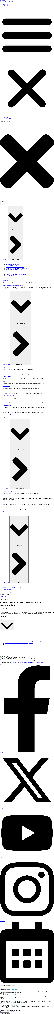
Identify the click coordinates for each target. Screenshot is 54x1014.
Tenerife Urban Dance (8, 414)
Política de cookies (14, 986)
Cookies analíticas (5, 1000)
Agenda (4, 506)
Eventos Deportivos (7, 491)
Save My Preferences (10, 1010)
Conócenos (5, 4)
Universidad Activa (7, 495)
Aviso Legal (20, 662)
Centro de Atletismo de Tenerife (13, 265)
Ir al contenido (3, 0)
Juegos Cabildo (3, 619)
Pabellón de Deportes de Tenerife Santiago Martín (17, 268)
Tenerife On (5, 280)
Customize (3, 985)
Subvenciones (6, 584)
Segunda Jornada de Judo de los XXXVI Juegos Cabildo (37, 641)
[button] (27, 61)
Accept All (14, 985)
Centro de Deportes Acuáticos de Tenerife (15, 267)
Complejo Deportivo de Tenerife (13, 264)
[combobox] (6, 121)
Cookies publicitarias (6, 1005)
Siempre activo (13, 989)
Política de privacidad (5, 986)
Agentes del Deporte (7, 589)
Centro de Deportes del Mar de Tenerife (14, 269)
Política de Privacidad (29, 662)
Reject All (8, 985)
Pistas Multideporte (10, 275)
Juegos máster (6, 371)
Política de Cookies (39, 662)
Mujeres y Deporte (7, 376)
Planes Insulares (6, 272)
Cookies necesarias (5, 989)
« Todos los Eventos (4, 596)
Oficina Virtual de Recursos (9, 502)
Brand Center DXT (7, 5)
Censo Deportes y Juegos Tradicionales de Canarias (14, 592)
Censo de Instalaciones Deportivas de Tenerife (13, 285)
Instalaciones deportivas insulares (10, 262)
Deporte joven (6, 381)
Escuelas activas (6, 386)
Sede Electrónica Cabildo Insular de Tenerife (13, 587)
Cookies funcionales (5, 994)
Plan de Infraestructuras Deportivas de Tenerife (16, 274)
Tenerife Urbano (6, 410)
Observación (13, 994)
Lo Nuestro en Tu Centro (8, 395)
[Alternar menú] (0, 203)
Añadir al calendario (7, 620)
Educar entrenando (7, 405)
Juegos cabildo (6, 367)
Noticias (4, 511)
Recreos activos (6, 390)
